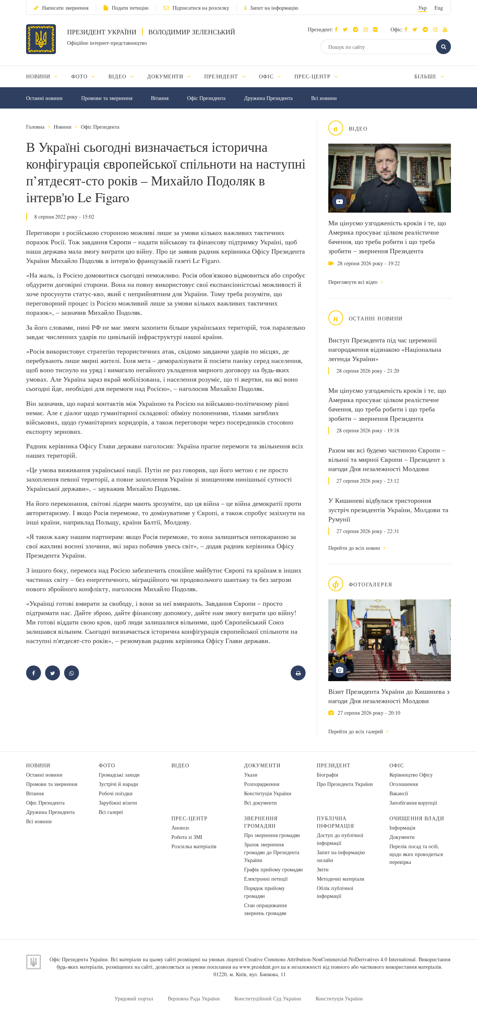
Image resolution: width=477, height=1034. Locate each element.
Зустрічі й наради (118, 783)
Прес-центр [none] (313, 76)
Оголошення (403, 783)
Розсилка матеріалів (194, 846)
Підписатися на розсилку (201, 7)
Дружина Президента (268, 97)
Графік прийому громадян (273, 869)
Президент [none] (222, 76)
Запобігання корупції (413, 802)
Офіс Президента (206, 97)
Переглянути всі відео (353, 281)
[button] (347, 29)
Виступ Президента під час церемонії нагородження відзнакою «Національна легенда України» (384, 349)
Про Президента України (345, 783)
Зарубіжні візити (118, 802)
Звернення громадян (261, 822)
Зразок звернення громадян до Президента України (271, 852)
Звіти (323, 869)
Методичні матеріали (340, 878)
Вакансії (398, 793)
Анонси (180, 827)
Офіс (396, 765)
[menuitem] (45, 76)
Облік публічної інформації (335, 891)
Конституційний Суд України (267, 998)
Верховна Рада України (194, 998)
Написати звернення (65, 7)
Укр (422, 7)
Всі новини (324, 97)
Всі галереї (111, 811)
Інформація (402, 827)
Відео (180, 765)
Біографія (327, 774)
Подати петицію (130, 7)
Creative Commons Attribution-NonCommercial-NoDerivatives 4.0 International (330, 959)
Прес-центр (189, 818)
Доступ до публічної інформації (340, 838)
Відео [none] (118, 76)
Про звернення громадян (272, 835)
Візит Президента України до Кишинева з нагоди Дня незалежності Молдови (388, 696)
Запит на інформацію (274, 7)
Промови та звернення (106, 97)
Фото (107, 765)
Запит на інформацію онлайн (341, 856)
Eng (439, 7)
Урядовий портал (133, 998)
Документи (262, 765)
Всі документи (260, 802)
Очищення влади (416, 818)
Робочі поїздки (116, 793)
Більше (426, 76)
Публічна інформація (335, 822)
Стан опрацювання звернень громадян (265, 909)
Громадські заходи (119, 774)
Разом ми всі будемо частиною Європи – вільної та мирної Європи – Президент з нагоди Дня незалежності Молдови (386, 459)
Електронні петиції (266, 878)
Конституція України (267, 793)
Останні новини (44, 97)
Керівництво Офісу (411, 774)
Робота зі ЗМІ (186, 836)
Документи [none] (166, 76)
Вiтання (159, 97)
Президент (334, 765)
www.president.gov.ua (262, 966)
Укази (251, 774)
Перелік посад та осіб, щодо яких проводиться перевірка (416, 854)
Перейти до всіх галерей (356, 731)
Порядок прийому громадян (264, 891)
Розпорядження (261, 783)
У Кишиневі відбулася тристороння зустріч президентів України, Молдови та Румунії (388, 509)
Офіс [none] (267, 76)
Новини (63, 126)
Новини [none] (39, 76)
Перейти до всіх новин (355, 547)
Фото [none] (80, 76)
